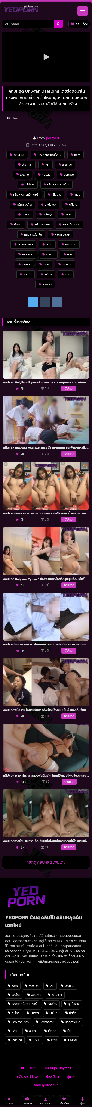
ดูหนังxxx (50, 204)
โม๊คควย (47, 284)
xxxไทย (24, 174)
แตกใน (27, 274)
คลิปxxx (29, 184)
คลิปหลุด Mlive (27, 1076)
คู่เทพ (71, 1076)
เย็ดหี (46, 264)
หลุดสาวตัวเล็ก (33, 234)
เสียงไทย (67, 264)
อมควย (50, 254)
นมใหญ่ (47, 214)
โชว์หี (67, 274)
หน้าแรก (31, 1067)
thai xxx (27, 164)
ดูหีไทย (73, 204)
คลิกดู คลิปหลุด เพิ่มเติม (46, 862)
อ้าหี (69, 254)
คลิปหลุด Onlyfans (58, 1067)
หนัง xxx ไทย (42, 224)
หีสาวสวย (70, 244)
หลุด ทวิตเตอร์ (71, 224)
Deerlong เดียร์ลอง (49, 154)
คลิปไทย (56, 194)
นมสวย (26, 214)
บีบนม (17, 224)
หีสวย (49, 244)
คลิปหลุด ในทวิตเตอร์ (25, 194)
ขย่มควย (69, 174)
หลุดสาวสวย (62, 234)
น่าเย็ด (68, 214)
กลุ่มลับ (46, 174)
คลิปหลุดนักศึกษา (46, 1085)
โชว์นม (48, 274)
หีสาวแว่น (27, 254)
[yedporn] (20, 10)
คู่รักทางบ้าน (24, 204)
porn (77, 154)
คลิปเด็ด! (81, 23)
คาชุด (77, 194)
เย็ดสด (26, 264)
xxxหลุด (67, 164)
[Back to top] (78, 1094)
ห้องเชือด (52, 1076)
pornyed (52, 137)
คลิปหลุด (19, 154)
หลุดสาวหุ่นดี (25, 244)
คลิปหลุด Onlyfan (58, 184)
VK (47, 164)
